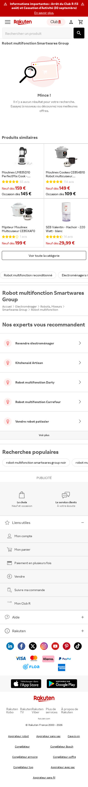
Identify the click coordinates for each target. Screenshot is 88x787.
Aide (16, 617)
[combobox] (38, 33)
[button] (44, 8)
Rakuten (19, 631)
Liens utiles (21, 522)
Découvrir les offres (44, 121)
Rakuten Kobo (12, 710)
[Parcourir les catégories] (8, 22)
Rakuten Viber (38, 710)
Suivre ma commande (29, 590)
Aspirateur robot (18, 736)
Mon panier (22, 549)
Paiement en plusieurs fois (32, 563)
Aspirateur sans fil (44, 777)
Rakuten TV (26, 710)
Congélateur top (23, 767)
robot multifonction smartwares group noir (36, 462)
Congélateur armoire (24, 756)
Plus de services (51, 710)
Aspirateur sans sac (48, 736)
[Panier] (80, 22)
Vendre (19, 576)
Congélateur (22, 746)
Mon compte (23, 536)
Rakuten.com (44, 718)
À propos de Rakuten (69, 710)
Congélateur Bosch (61, 746)
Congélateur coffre (64, 756)
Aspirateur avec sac (63, 767)
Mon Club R (22, 603)
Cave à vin (74, 736)
